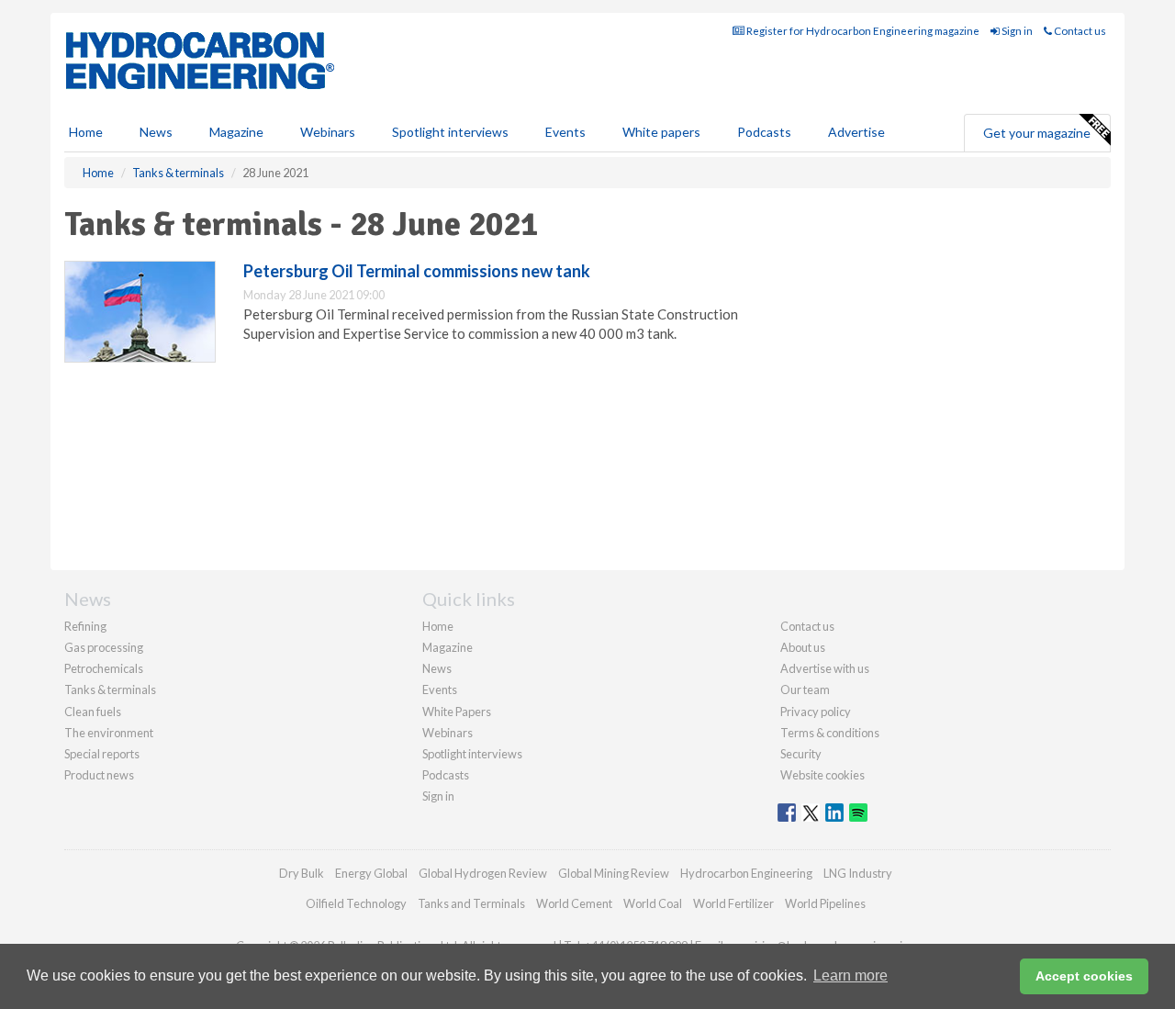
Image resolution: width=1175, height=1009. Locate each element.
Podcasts (764, 132)
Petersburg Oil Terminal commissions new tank (416, 271)
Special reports (102, 753)
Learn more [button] (850, 975)
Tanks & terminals (110, 689)
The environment (108, 732)
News (437, 668)
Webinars (327, 132)
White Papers (456, 711)
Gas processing (103, 647)
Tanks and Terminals (471, 903)
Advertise (856, 132)
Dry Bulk (301, 873)
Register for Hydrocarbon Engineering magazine (861, 31)
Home (86, 132)
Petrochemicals (103, 668)
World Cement (574, 903)
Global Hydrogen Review (483, 873)
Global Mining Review (613, 873)
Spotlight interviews (450, 132)
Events (565, 132)
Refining (85, 626)
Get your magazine (1037, 132)
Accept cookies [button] (1084, 976)
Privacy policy (815, 711)
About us (802, 647)
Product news (99, 775)
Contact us (1079, 31)
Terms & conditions (829, 732)
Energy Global (371, 873)
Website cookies (822, 775)
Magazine (236, 132)
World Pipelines (825, 903)
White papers (661, 132)
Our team (805, 689)
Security (801, 753)
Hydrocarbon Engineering (746, 873)
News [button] (156, 132)
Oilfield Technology (356, 903)
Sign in (1016, 31)
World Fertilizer (733, 903)
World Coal (652, 903)
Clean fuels (92, 711)
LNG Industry (857, 873)
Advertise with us (824, 668)
